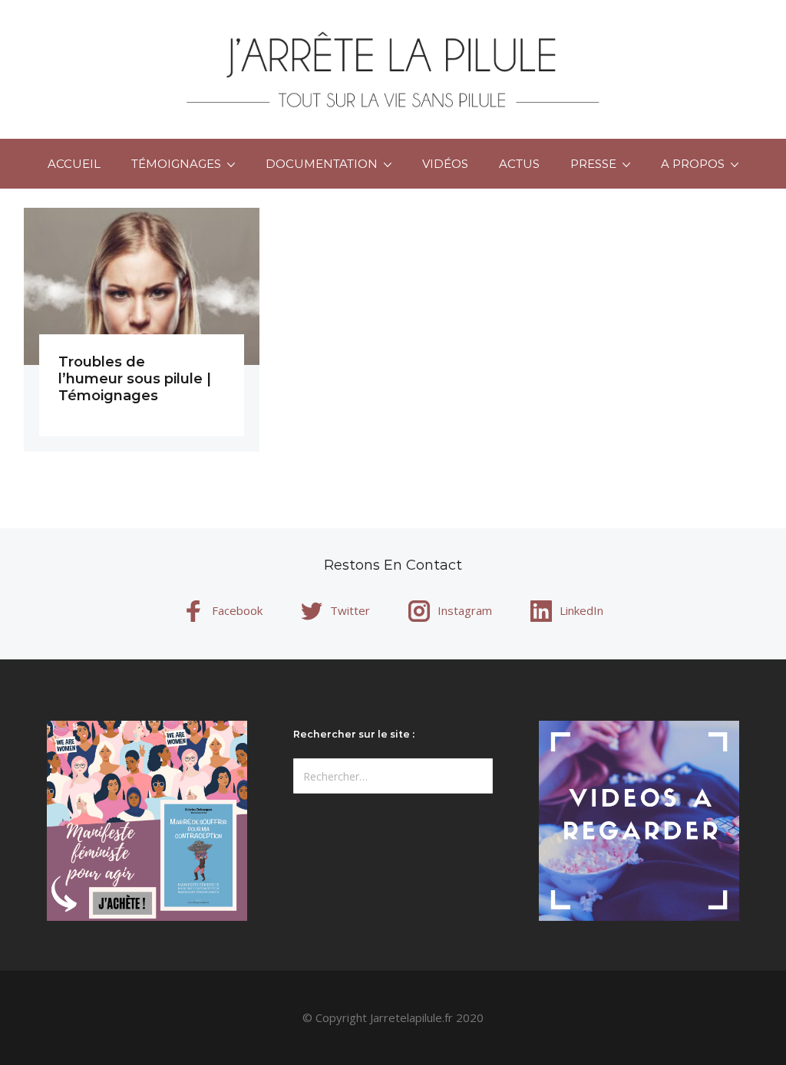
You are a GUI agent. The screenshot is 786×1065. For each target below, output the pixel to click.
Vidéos (445, 163)
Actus (519, 163)
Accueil (74, 163)
